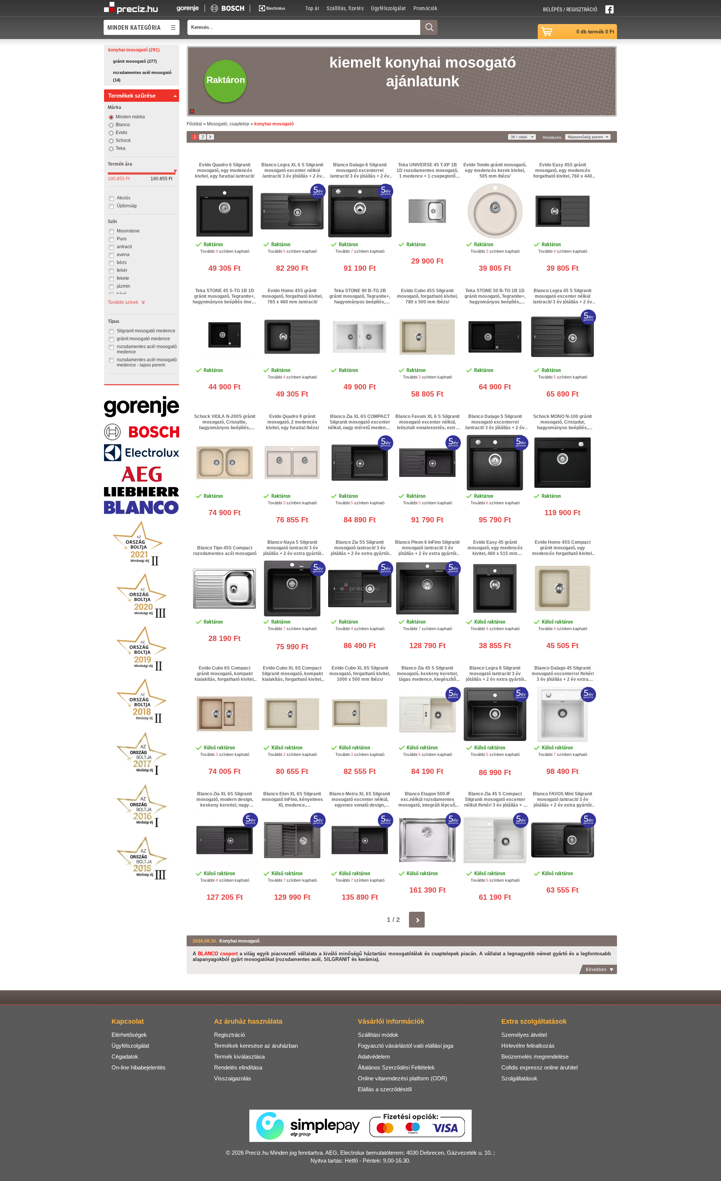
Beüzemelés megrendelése (535, 1056)
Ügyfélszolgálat (388, 8)
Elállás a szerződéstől (385, 1089)
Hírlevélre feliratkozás (528, 1045)
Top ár (312, 8)
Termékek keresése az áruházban (256, 1045)
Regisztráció (229, 1035)
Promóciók (425, 8)
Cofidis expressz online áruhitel (539, 1067)
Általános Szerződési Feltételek (396, 1067)
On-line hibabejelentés (139, 1067)
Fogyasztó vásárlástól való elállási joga (405, 1045)
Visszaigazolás (232, 1078)
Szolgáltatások (519, 1078)
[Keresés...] (428, 27)
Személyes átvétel (524, 1035)
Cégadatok (125, 1056)
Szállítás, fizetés (345, 8)
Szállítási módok (378, 1035)
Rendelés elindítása (238, 1067)
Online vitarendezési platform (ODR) (402, 1078)
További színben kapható (224, 251)
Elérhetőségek (129, 1035)
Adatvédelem (374, 1056)
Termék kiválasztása (239, 1056)
